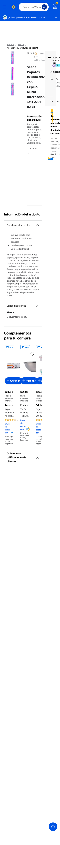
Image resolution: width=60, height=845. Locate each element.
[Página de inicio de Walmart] (13, 7)
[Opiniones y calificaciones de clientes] (38, 456)
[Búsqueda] (44, 7)
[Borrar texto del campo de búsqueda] (40, 7)
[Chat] (53, 826)
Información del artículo (22, 214)
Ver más (33, 148)
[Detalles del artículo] (38, 225)
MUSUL (30, 53)
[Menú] (5, 7)
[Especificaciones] (38, 305)
